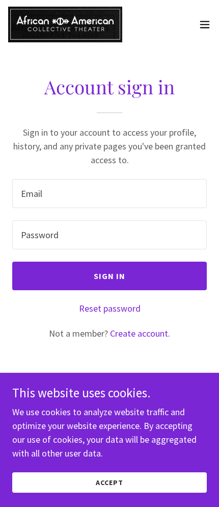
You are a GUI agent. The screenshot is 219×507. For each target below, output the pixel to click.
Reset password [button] (110, 308)
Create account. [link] (140, 333)
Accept (109, 482)
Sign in (110, 276)
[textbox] (109, 193)
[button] (205, 24)
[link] (65, 24)
